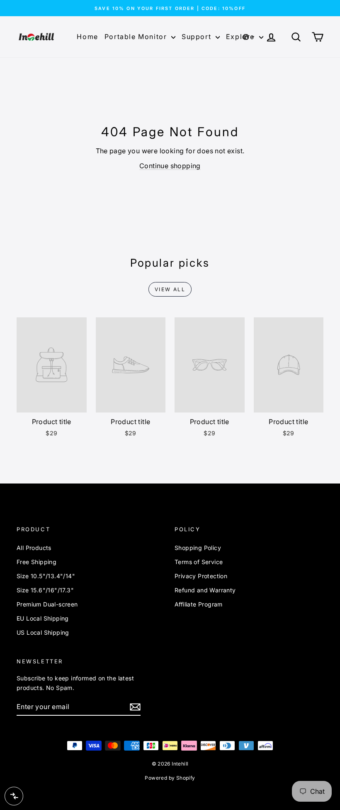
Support (198, 36)
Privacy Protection (201, 575)
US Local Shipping (43, 632)
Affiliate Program (199, 604)
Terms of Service (199, 561)
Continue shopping (170, 166)
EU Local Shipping (43, 618)
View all (170, 289)
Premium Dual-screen (47, 604)
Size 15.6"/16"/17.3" (45, 590)
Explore (241, 36)
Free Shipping (36, 561)
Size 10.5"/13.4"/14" (46, 575)
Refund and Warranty (205, 590)
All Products (34, 547)
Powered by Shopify (170, 778)
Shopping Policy (198, 547)
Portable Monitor (136, 36)
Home (87, 36)
